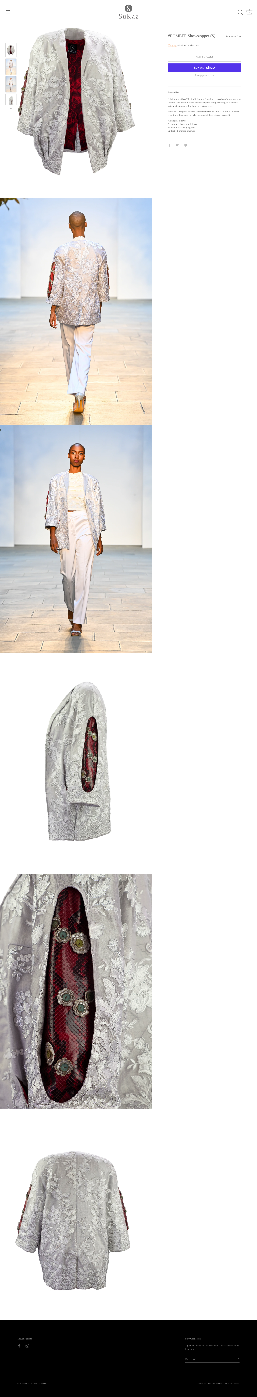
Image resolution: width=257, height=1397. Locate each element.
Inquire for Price (233, 36)
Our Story (228, 1383)
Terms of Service (215, 1383)
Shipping (172, 45)
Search (237, 1383)
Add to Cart (205, 56)
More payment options (204, 75)
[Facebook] (19, 1345)
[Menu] (8, 12)
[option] (11, 50)
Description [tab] (173, 92)
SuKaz (26, 1383)
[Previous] (11, 38)
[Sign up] (238, 1359)
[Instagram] (27, 1345)
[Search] (240, 12)
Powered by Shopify (38, 1383)
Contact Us (201, 1383)
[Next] (11, 109)
